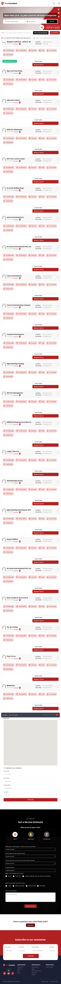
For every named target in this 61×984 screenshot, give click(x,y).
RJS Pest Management (15, 393)
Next (57, 714)
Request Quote (39, 65)
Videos (33, 974)
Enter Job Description (11, 891)
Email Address (7, 785)
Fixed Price (18, 876)
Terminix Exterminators (15, 334)
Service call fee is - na (10, 61)
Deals (43, 50)
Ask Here (30, 925)
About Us (19, 969)
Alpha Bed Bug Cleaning (15, 364)
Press (18, 972)
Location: (38, 42)
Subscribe (30, 800)
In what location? (9, 867)
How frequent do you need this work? (15, 853)
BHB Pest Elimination (14, 129)
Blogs (33, 969)
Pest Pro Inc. (11, 656)
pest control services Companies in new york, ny (18, 33)
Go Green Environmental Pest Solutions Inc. (22, 247)
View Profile (38, 61)
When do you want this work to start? (15, 883)
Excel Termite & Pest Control (17, 598)
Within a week (32, 886)
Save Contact (53, 50)
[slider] (10, 43)
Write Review (9, 54)
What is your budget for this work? (14, 873)
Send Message (10, 50)
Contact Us (20, 967)
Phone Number (22, 50)
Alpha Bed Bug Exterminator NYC (19, 510)
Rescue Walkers (12, 539)
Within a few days (19, 886)
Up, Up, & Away (12, 627)
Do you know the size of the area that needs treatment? (20, 860)
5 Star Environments (14, 276)
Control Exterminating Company (18, 305)
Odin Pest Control (13, 100)
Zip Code (6, 792)
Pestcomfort (16, 981)
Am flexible (42, 886)
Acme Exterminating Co (15, 217)
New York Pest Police (14, 71)
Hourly (9, 876)
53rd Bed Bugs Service (15, 481)
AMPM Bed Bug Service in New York (20, 422)
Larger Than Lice (13, 451)
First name (8, 947)
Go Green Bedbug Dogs (15, 188)
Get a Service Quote (40, 33)
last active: (38, 43)
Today (9, 886)
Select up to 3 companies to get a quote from (48, 38)
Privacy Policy (54, 981)
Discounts (33, 50)
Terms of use (44, 981)
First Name (6, 771)
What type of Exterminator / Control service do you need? (20, 846)
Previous (45, 714)
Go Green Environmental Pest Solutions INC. (23, 568)
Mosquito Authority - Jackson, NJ (18, 42)
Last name (21, 947)
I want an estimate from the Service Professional (37, 876)
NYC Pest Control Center (16, 159)
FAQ (18, 971)
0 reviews (16, 44)
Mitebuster (11, 685)
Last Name (6, 778)
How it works (35, 967)
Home (2, 33)
